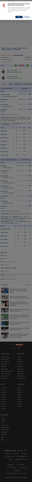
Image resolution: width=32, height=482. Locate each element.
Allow (19, 17)
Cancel (26, 17)
